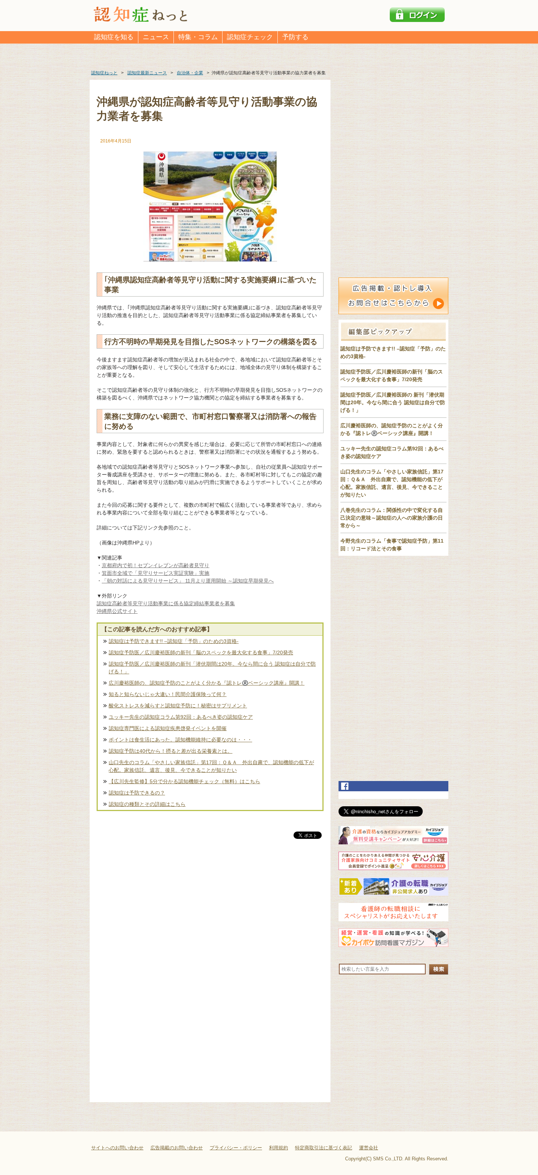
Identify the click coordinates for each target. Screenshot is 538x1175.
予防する (295, 37)
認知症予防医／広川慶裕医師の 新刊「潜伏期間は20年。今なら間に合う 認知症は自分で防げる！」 (392, 402)
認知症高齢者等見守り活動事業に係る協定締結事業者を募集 (166, 603)
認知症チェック (250, 37)
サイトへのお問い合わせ (117, 1147)
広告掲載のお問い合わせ (176, 1147)
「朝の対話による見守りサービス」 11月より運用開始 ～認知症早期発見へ (188, 581)
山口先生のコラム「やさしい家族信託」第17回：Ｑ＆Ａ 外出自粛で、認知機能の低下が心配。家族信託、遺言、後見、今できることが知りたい (211, 766)
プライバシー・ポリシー (236, 1147)
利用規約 (278, 1147)
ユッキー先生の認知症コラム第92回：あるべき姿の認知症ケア (181, 717)
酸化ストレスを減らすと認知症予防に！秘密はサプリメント (178, 706)
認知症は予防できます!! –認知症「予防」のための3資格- (174, 641)
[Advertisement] (210, 917)
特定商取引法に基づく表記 (323, 1147)
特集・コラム (198, 37)
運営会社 (368, 1147)
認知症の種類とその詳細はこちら (147, 804)
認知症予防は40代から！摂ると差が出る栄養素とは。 (170, 751)
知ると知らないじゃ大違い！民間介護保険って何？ (168, 694)
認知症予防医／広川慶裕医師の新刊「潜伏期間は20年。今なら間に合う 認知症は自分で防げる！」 (212, 667)
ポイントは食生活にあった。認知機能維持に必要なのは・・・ (180, 740)
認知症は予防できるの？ (137, 793)
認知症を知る (114, 37)
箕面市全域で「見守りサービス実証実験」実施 (155, 573)
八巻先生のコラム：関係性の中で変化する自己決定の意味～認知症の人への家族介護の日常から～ (391, 517)
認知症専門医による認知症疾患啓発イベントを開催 (168, 728)
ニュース (156, 37)
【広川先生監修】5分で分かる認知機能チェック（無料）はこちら (184, 781)
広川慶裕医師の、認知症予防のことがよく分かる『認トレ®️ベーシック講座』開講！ (207, 683)
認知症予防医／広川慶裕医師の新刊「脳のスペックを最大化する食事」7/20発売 (201, 652)
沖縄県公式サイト (117, 611)
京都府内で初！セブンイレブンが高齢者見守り (155, 565)
